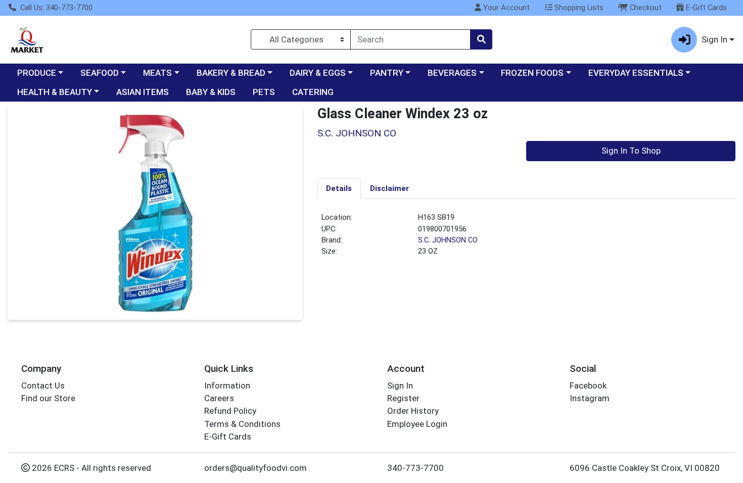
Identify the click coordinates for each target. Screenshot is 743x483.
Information (227, 385)
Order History (413, 411)
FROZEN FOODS (532, 73)
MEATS (157, 73)
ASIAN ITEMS (142, 92)
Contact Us (43, 385)
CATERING (313, 92)
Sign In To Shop (631, 151)
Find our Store (48, 398)
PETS (264, 92)
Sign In (400, 385)
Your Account (505, 7)
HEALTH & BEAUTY (54, 92)
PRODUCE (36, 73)
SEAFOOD (99, 73)
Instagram (590, 398)
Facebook (588, 385)
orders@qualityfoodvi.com (255, 468)
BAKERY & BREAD (231, 73)
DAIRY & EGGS (318, 73)
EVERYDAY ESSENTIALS (635, 73)
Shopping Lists (577, 7)
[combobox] (410, 39)
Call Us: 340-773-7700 (55, 7)
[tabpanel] (526, 238)
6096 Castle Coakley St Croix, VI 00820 (645, 468)
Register (403, 398)
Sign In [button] (714, 39)
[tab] (339, 188)
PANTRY (386, 73)
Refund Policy (230, 411)
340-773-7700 (415, 468)
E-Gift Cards (705, 7)
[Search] (481, 39)
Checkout (645, 7)
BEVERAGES (452, 73)
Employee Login (417, 424)
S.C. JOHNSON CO (448, 240)
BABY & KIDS (211, 92)
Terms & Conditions (242, 424)
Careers (219, 398)
